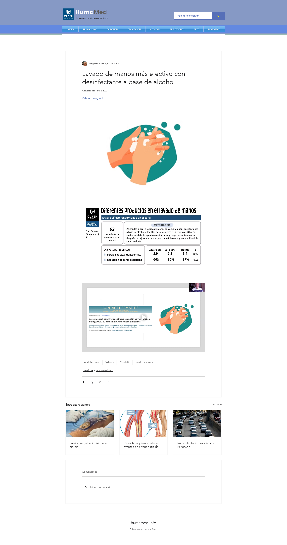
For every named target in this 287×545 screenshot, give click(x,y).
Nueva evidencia (104, 370)
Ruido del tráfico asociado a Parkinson (195, 445)
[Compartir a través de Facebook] (83, 382)
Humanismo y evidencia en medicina (92, 18)
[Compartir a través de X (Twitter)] (91, 382)
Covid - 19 (88, 370)
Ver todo (217, 404)
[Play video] (143, 317)
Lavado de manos (144, 362)
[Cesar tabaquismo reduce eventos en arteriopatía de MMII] (144, 423)
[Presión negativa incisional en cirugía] (90, 423)
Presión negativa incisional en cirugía (89, 445)
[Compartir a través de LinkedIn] (99, 382)
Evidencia (109, 362)
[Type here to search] (218, 15)
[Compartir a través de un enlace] (108, 382)
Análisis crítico (91, 362)
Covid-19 (124, 362)
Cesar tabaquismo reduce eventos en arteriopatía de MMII (141, 445)
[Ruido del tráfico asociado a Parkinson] (197, 423)
